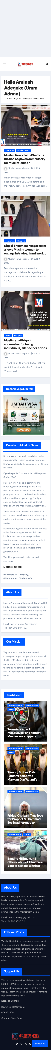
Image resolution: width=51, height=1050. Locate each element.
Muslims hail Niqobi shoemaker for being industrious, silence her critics (25, 344)
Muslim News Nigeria (18, 168)
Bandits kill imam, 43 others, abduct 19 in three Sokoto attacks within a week (25, 864)
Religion (21, 241)
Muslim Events (15, 705)
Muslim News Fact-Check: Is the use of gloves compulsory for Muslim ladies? (24, 159)
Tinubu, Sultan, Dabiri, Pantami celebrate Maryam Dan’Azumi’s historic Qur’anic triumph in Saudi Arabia (25, 779)
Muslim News (23, 150)
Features (9, 150)
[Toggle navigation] (5, 64)
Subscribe (40, 1043)
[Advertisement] (25, 30)
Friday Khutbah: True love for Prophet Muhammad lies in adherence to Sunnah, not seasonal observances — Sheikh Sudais (25, 824)
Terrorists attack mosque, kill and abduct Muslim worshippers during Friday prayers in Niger (24, 736)
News (7, 335)
